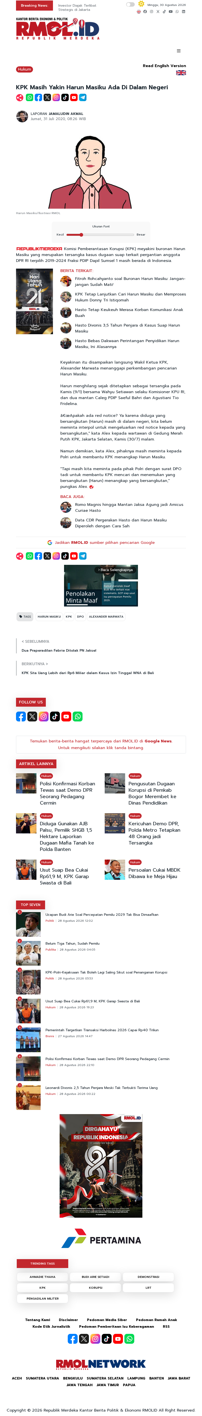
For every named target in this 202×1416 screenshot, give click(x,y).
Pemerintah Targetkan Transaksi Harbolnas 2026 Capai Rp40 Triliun (102, 1030)
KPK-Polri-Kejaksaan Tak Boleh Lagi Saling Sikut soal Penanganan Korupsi (106, 972)
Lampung (136, 1378)
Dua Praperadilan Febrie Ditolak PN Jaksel (59, 650)
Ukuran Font (101, 226)
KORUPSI (95, 1288)
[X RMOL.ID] (32, 716)
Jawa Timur (108, 1385)
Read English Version (164, 66)
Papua (129, 1385)
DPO (80, 616)
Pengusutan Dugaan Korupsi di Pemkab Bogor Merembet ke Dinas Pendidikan (152, 793)
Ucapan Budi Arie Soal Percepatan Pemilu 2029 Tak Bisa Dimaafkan (102, 914)
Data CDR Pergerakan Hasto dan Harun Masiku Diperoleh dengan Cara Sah (121, 523)
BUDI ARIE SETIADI (95, 1277)
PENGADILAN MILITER (43, 1298)
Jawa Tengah (80, 1385)
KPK (69, 616)
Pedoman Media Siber (107, 1320)
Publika (51, 949)
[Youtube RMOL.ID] (66, 716)
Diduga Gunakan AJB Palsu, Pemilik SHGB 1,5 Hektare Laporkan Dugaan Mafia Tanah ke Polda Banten (67, 836)
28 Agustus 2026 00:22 (77, 1094)
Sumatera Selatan (105, 1378)
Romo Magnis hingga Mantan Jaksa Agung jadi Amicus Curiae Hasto (129, 508)
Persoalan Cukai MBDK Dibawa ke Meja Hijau (155, 873)
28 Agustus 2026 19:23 (76, 1007)
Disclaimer (68, 1320)
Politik (50, 921)
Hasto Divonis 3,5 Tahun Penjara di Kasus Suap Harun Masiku (127, 328)
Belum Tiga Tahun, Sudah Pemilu (73, 943)
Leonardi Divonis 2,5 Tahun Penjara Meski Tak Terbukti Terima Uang (102, 1087)
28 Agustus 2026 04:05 (77, 949)
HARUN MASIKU (49, 616)
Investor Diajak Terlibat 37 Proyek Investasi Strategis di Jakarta (94, 7)
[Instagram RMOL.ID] (44, 716)
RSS (166, 1326)
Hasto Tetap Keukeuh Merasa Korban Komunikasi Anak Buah (129, 313)
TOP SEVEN (30, 904)
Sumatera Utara (42, 1378)
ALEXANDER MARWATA (106, 616)
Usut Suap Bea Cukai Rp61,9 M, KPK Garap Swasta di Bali (64, 876)
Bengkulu (73, 1378)
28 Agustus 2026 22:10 (76, 1065)
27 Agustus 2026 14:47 (75, 1036)
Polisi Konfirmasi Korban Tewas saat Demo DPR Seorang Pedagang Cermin (67, 793)
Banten (156, 1378)
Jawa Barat (179, 1378)
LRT (149, 1288)
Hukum (24, 69)
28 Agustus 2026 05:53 (75, 978)
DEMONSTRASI (148, 1277)
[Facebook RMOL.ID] (21, 716)
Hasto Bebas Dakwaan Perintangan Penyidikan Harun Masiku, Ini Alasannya (127, 344)
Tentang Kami (37, 1320)
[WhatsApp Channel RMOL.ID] (78, 716)
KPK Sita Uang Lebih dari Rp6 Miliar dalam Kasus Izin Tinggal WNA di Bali (88, 673)
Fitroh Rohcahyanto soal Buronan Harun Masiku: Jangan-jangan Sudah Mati (130, 282)
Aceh (17, 1378)
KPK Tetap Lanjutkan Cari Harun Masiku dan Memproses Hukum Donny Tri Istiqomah (130, 297)
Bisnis (50, 1036)
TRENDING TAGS (42, 1263)
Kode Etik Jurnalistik (51, 1326)
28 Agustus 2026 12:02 (75, 921)
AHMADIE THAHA (42, 1277)
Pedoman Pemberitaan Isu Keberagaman (116, 1326)
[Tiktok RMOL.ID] (55, 716)
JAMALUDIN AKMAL (66, 113)
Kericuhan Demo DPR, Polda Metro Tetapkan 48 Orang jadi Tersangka (154, 833)
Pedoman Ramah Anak (156, 1320)
